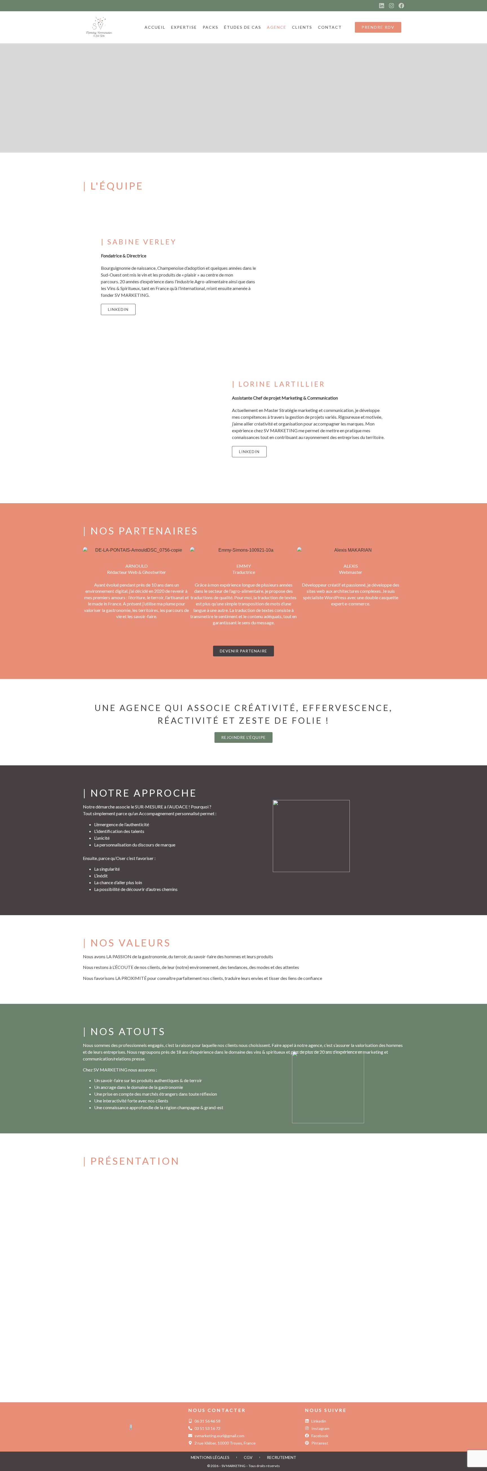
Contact (330, 27)
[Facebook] (401, 5)
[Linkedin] (381, 5)
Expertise (184, 27)
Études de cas (242, 27)
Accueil (155, 27)
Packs (210, 27)
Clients (302, 27)
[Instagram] (391, 5)
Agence (276, 27)
